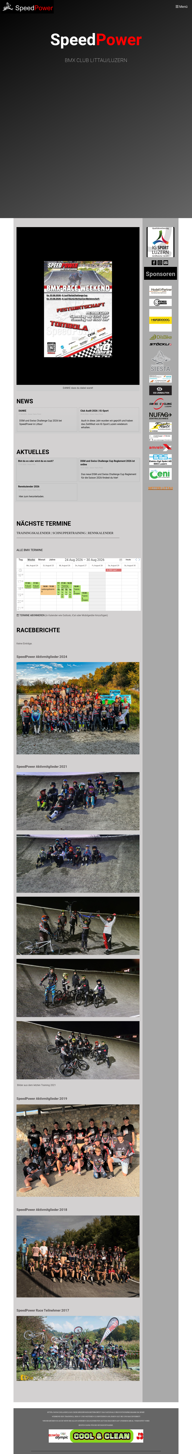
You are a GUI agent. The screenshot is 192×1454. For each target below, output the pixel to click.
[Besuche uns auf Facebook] (154, 263)
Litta (166, 488)
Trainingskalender (33, 533)
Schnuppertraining (69, 533)
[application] (78, 584)
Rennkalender (100, 533)
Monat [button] (41, 559)
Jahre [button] (52, 559)
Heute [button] (128, 560)
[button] (136, 559)
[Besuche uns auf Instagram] (160, 263)
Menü (183, 7)
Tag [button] (21, 559)
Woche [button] (31, 559)
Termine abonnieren (32, 615)
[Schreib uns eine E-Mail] (165, 263)
